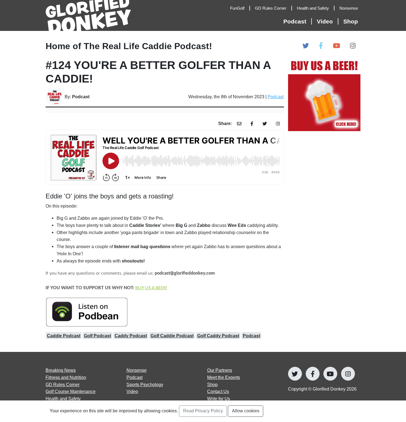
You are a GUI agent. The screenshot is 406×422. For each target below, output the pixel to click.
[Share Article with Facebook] (252, 123)
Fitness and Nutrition (66, 377)
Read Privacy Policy (203, 410)
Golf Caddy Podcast (218, 335)
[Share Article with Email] (239, 123)
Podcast (276, 96)
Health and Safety (63, 398)
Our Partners (219, 370)
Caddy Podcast (131, 335)
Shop (350, 21)
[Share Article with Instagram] (278, 123)
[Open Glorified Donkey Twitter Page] (305, 46)
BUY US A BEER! (151, 288)
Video (132, 391)
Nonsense (136, 370)
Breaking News (61, 370)
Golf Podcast (97, 335)
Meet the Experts (223, 377)
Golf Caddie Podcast (172, 335)
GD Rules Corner (63, 384)
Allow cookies (245, 410)
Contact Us (218, 391)
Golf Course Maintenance (71, 391)
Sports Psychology (144, 384)
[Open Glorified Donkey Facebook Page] (321, 46)
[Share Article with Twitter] (265, 123)
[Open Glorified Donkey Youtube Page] (336, 46)
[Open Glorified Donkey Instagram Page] (352, 46)
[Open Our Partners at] (324, 95)
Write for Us (218, 398)
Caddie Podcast (63, 335)
